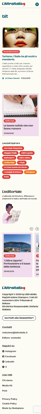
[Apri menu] (37, 4)
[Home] (13, 4)
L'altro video (24, 158)
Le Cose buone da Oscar (15, 167)
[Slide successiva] (37, 229)
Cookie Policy (9, 403)
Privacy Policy (9, 399)
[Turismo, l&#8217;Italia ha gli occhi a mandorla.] (20, 37)
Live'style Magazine (13, 148)
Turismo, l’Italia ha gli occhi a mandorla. (19, 58)
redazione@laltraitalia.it (14, 332)
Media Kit (7, 385)
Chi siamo (30, 172)
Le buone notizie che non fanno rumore (18, 127)
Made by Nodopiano (13, 408)
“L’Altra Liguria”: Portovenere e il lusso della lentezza (17, 263)
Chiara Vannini (12, 78)
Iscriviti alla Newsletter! (19, 318)
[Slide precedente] (31, 229)
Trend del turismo (11, 51)
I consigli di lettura (12, 172)
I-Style (22, 162)
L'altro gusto (27, 153)
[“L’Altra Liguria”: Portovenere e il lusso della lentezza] (17, 243)
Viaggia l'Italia (10, 153)
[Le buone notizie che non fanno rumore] (20, 106)
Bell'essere (9, 158)
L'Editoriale (9, 120)
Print (6, 177)
